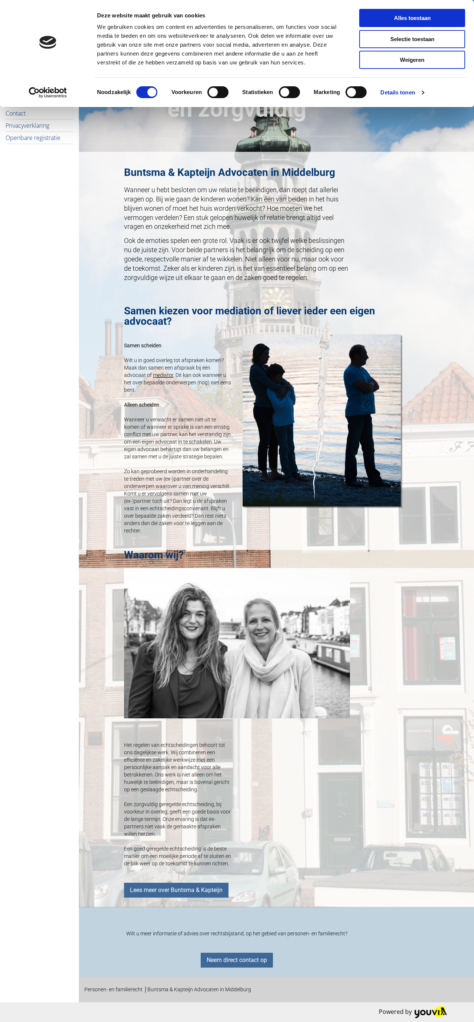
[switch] (217, 92)
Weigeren (412, 60)
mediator (163, 375)
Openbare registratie (33, 138)
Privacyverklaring (27, 125)
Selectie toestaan (412, 39)
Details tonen (397, 92)
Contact (16, 113)
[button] (176, 890)
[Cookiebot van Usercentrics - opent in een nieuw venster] (48, 92)
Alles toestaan (412, 18)
